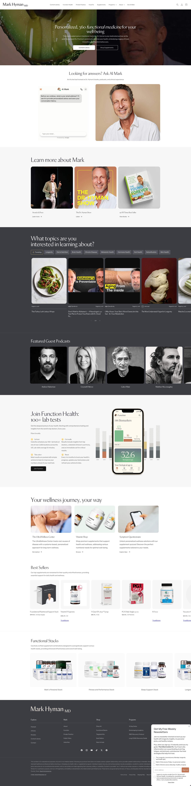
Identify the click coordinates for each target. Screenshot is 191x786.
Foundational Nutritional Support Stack (44, 612)
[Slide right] (100, 320)
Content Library (84, 48)
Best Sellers (100, 738)
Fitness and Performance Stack (101, 690)
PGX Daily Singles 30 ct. (130, 612)
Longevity (49, 252)
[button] (112, 5)
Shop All (98, 726)
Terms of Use (123, 774)
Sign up (185, 770)
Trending (38, 252)
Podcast (33, 727)
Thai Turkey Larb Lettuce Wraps (43, 311)
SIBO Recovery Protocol (136, 734)
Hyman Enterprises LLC (40, 774)
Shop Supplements (107, 48)
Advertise (67, 742)
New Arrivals (100, 742)
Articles (33, 731)
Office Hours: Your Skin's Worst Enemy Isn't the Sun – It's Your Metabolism (121, 312)
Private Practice (68, 734)
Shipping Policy (141, 774)
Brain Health (76, 252)
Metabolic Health (107, 252)
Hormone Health (124, 252)
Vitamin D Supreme (68, 612)
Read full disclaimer (45, 771)
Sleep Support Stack (149, 690)
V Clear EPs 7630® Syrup (100, 612)
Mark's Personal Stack (53, 690)
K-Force (155, 612)
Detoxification (151, 252)
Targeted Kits (100, 734)
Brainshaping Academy (136, 730)
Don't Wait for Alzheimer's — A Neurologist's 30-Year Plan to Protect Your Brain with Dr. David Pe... (85, 313)
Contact (33, 743)
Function (66, 730)
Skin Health (165, 252)
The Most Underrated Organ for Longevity (157, 311)
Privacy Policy (132, 774)
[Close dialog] (189, 726)
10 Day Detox (133, 726)
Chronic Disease (91, 252)
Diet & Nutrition (62, 252)
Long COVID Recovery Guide (138, 738)
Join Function (38, 469)
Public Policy (67, 738)
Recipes (33, 735)
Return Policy (150, 774)
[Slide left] (91, 320)
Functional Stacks (101, 730)
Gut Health (138, 252)
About (65, 726)
